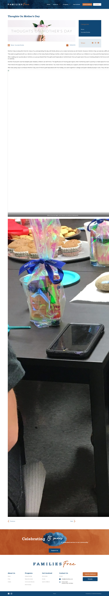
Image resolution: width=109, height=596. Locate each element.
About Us (55, 4)
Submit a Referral (87, 4)
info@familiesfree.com (67, 579)
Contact (61, 576)
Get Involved (76, 4)
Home (48, 4)
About (9, 576)
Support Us (54, 550)
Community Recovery (29, 581)
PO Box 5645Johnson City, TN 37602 (67, 582)
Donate (97, 4)
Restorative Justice (29, 579)
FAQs (9, 579)
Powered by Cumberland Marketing (93, 593)
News (12, 45)
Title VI (54, 593)
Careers (9, 581)
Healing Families (28, 576)
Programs (65, 4)
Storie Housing (28, 584)
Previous (12, 521)
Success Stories (19, 45)
